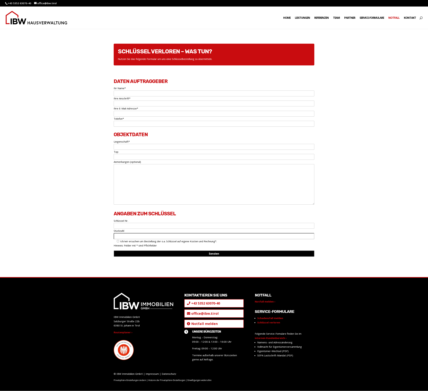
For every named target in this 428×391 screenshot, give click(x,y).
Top (116, 151)
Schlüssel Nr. (121, 220)
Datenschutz (169, 373)
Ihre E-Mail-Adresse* (126, 108)
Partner (349, 18)
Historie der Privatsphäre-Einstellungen (166, 380)
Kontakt (410, 18)
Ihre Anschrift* (122, 98)
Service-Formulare (372, 18)
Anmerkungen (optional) (127, 161)
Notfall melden (204, 323)
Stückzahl (119, 230)
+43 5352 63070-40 (19, 3)
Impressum (152, 373)
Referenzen (321, 18)
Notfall (394, 18)
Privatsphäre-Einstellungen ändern (130, 380)
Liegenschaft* (122, 141)
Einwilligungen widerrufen (199, 380)
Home (287, 18)
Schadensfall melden (270, 318)
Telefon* (119, 118)
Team (336, 18)
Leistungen (302, 18)
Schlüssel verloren (268, 322)
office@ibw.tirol (205, 313)
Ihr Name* (120, 88)
